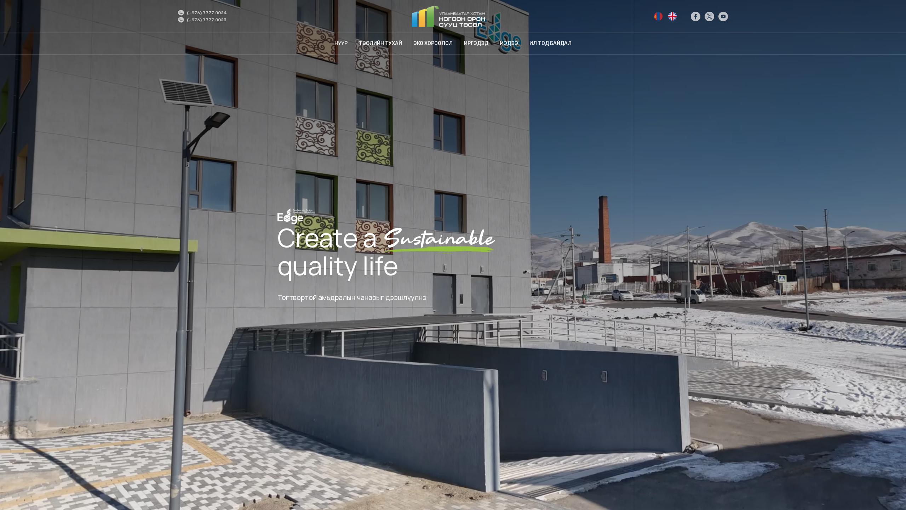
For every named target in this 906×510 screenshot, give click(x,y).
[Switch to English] (658, 16)
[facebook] (695, 16)
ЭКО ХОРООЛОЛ (433, 43)
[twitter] (709, 16)
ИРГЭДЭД (476, 43)
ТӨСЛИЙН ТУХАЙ (380, 43)
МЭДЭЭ (509, 43)
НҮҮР (341, 43)
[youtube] (723, 16)
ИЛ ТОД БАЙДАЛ (550, 43)
